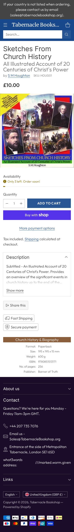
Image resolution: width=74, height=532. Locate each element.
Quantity (10, 194)
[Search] (66, 34)
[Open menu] (5, 25)
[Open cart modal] (68, 25)
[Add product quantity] (21, 203)
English (10, 494)
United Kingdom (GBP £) (46, 494)
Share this (18, 305)
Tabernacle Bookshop (45, 502)
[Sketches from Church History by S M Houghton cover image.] (37, 130)
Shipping (32, 239)
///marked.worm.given (53, 462)
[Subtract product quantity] (6, 203)
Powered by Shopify (17, 507)
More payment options (37, 228)
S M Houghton (19, 75)
